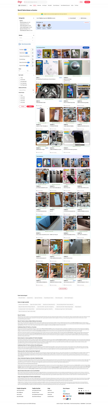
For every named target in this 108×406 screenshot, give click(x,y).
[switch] (31, 49)
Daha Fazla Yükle (63, 288)
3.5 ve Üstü (23, 98)
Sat (88, 2)
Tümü (22, 77)
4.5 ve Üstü (23, 102)
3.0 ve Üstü (23, 97)
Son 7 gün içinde (23, 83)
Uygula (30, 106)
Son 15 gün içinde (24, 85)
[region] (62, 26)
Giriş (81, 2)
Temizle (22, 106)
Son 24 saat (23, 79)
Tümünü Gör (86, 22)
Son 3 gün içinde (23, 81)
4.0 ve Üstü (23, 100)
